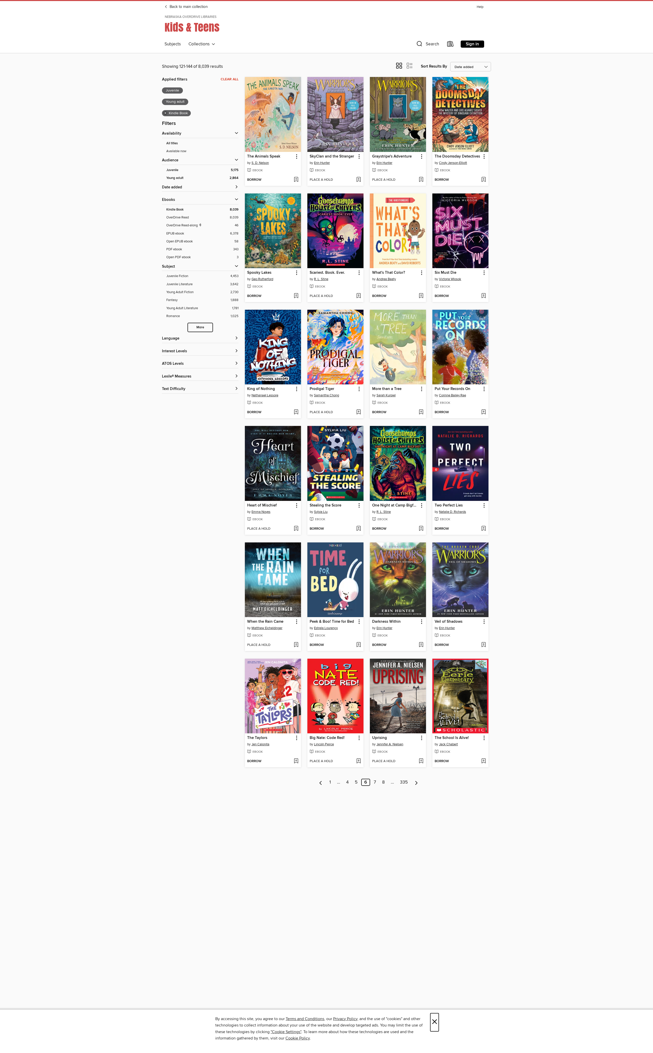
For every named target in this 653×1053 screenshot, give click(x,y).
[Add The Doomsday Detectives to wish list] (483, 180)
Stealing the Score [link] (325, 505)
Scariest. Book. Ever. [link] (327, 272)
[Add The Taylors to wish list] (296, 761)
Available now (176, 151)
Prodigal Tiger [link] (322, 389)
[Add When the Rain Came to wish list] (296, 645)
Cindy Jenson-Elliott (453, 163)
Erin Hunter (322, 163)
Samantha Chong (326, 395)
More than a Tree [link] (386, 389)
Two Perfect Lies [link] (449, 505)
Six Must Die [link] (445, 272)
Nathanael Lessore (265, 395)
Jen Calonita (260, 744)
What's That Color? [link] (388, 272)
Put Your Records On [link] (452, 389)
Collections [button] (200, 44)
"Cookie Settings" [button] (286, 1031)
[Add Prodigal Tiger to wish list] (358, 412)
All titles (172, 143)
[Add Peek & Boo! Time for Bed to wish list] (358, 645)
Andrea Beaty (386, 279)
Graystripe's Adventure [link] (392, 156)
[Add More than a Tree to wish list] (421, 412)
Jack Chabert (448, 744)
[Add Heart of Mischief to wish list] (296, 529)
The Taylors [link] (257, 738)
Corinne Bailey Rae (452, 395)
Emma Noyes (261, 512)
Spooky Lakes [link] (259, 272)
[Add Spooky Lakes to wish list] (296, 296)
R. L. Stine (321, 279)
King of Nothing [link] (261, 389)
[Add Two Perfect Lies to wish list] (483, 529)
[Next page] (416, 782)
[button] (427, 45)
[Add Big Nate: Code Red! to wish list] (358, 761)
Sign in (472, 44)
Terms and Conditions (305, 1018)
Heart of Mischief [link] (262, 505)
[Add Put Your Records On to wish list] (483, 412)
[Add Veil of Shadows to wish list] (483, 645)
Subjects (173, 44)
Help (480, 7)
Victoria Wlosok (450, 279)
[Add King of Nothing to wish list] (296, 412)
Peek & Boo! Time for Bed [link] (332, 621)
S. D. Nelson (260, 163)
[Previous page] (321, 782)
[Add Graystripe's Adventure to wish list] (421, 180)
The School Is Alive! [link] (452, 738)
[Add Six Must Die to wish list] (483, 296)
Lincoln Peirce (324, 744)
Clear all (229, 79)
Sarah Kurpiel (386, 395)
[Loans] (450, 45)
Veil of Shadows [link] (448, 621)
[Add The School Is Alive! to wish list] (483, 761)
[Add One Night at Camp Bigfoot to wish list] (421, 529)
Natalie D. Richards (452, 512)
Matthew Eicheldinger (267, 628)
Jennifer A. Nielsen (389, 744)
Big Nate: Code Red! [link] (327, 738)
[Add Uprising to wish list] (421, 761)
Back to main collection (188, 7)
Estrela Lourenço (326, 628)
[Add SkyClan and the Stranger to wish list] (358, 180)
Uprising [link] (379, 738)
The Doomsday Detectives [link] (457, 156)
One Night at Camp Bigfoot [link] (395, 505)
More (200, 327)
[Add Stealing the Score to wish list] (358, 529)
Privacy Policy (345, 1018)
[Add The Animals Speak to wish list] (296, 180)
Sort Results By (434, 66)
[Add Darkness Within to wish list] (421, 645)
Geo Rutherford (262, 279)
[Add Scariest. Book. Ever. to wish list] (358, 296)
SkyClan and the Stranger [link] (332, 156)
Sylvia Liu (321, 512)
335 (404, 782)
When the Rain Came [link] (265, 621)
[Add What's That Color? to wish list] (421, 296)
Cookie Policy (297, 1038)
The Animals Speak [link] (263, 156)
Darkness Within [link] (386, 621)
